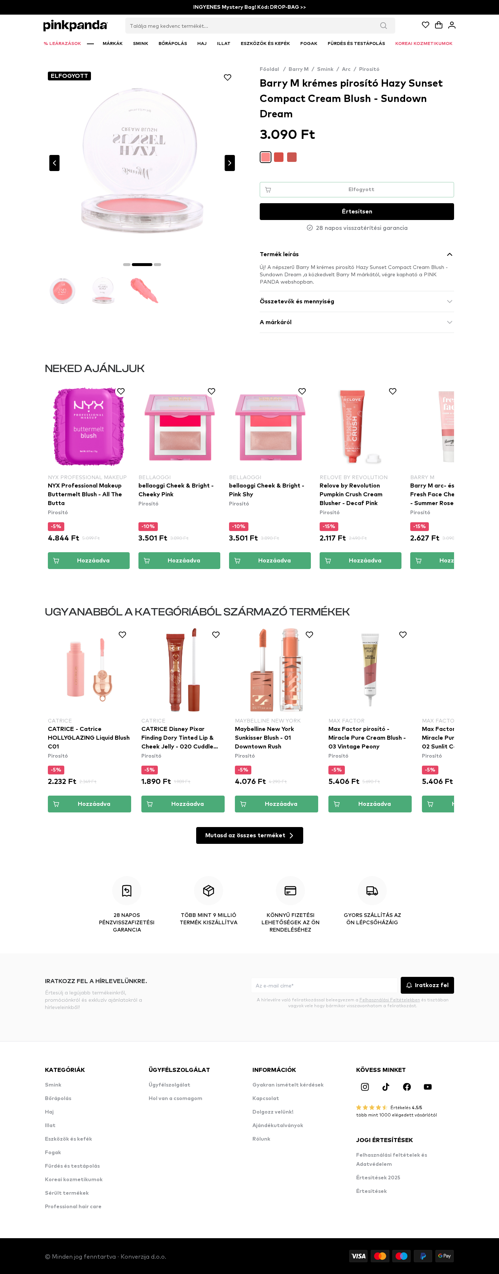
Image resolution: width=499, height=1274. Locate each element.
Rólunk (261, 1139)
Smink (325, 69)
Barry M (299, 69)
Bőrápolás (58, 1098)
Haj (49, 1112)
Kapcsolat (265, 1098)
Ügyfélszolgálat (169, 1085)
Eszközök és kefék (68, 1139)
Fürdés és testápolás (72, 1166)
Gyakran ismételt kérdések (288, 1085)
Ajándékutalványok (277, 1125)
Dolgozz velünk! (272, 1112)
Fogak (53, 1152)
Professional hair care (73, 1206)
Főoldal (273, 69)
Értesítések (371, 1191)
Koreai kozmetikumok (74, 1179)
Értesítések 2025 (378, 1177)
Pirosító (369, 69)
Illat (50, 1125)
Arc (346, 69)
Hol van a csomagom (175, 1098)
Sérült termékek (67, 1193)
